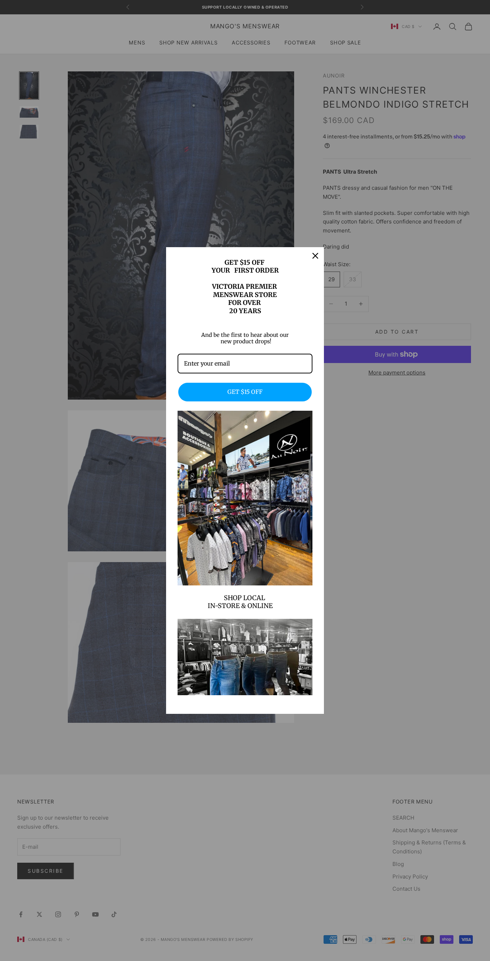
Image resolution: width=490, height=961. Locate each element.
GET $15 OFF (245, 391)
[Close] (315, 255)
